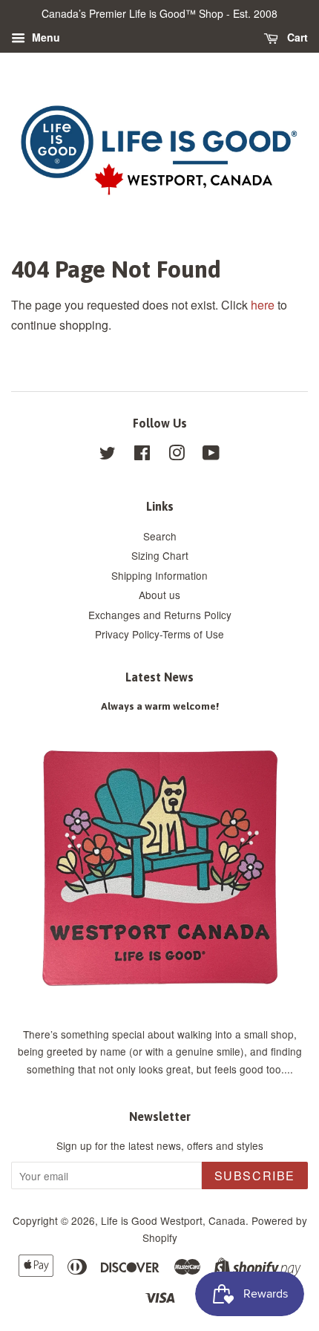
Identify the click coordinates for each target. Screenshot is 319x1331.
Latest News (159, 677)
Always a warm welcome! (160, 706)
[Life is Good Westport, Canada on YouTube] (211, 455)
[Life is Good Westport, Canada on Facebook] (142, 455)
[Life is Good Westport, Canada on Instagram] (176, 455)
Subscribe (254, 1175)
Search (160, 536)
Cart (296, 37)
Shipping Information (159, 575)
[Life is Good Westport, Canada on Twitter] (107, 455)
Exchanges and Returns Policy (159, 614)
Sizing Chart (159, 555)
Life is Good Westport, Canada (173, 1220)
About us (159, 594)
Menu (44, 37)
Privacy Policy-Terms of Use (159, 634)
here (262, 304)
